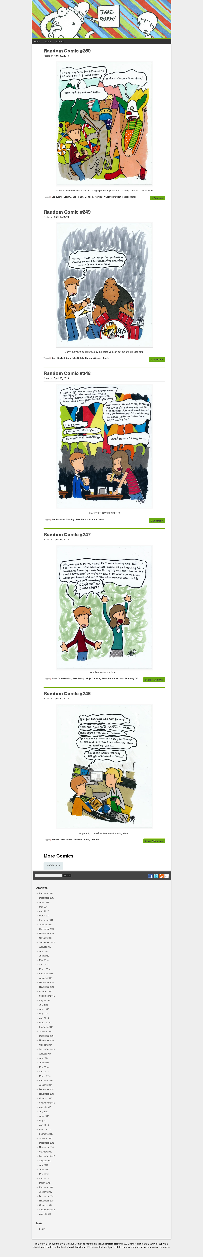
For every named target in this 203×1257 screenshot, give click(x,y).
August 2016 (45, 946)
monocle (89, 196)
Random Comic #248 (67, 373)
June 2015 (44, 1009)
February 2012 (46, 1187)
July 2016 (43, 951)
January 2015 (45, 1031)
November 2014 (46, 1040)
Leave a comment (154, 679)
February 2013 (46, 1133)
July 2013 (43, 1111)
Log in (42, 1228)
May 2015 (44, 1013)
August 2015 (45, 1000)
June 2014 (44, 1062)
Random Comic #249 (67, 211)
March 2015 (45, 1022)
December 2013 (46, 1089)
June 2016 (44, 955)
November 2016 (46, 933)
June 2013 (44, 1115)
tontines (94, 839)
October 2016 (45, 937)
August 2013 (45, 1107)
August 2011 (45, 1213)
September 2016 (47, 942)
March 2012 (45, 1182)
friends (55, 839)
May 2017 (44, 906)
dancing (70, 519)
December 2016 (46, 928)
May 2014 (44, 1066)
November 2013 (46, 1093)
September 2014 (47, 1049)
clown (67, 196)
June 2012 (44, 1169)
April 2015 (44, 1017)
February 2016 (46, 973)
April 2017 (44, 911)
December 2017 (46, 897)
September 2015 (47, 995)
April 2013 (44, 1124)
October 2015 (45, 991)
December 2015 (46, 982)
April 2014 (44, 1071)
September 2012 (47, 1156)
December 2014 (46, 1035)
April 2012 (44, 1178)
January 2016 (45, 977)
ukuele (105, 358)
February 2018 (46, 893)
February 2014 (46, 1080)
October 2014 (45, 1044)
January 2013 (45, 1138)
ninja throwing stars (96, 678)
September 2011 (47, 1209)
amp (54, 358)
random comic (115, 196)
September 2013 (47, 1102)
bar (53, 519)
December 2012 (46, 1142)
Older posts (53, 865)
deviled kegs (64, 358)
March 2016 (45, 969)
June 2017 (44, 902)
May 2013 (44, 1120)
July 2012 (43, 1164)
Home (37, 41)
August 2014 (45, 1053)
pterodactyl (100, 196)
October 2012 (45, 1151)
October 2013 (45, 1098)
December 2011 (46, 1196)
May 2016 (44, 960)
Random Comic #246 (67, 693)
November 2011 (46, 1200)
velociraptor (130, 196)
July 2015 (43, 1004)
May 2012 (44, 1173)
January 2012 (45, 1191)
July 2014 (43, 1058)
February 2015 (46, 1026)
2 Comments (157, 359)
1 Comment (157, 198)
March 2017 (45, 915)
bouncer (60, 519)
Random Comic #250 (67, 50)
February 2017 (46, 920)
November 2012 (46, 1147)
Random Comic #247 (67, 534)
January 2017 (45, 924)
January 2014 (45, 1084)
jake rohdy (77, 196)
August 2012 (45, 1160)
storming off (131, 678)
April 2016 (44, 964)
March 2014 (45, 1075)
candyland (57, 196)
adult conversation (61, 678)
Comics (60, 41)
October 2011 (45, 1205)
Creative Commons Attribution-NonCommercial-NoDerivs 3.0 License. (101, 1243)
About (48, 41)
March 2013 (45, 1129)
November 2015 (46, 986)
